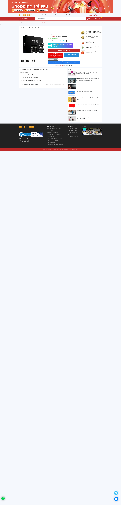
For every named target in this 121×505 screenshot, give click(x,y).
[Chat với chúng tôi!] (116, 499)
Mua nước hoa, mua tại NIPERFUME (84, 91)
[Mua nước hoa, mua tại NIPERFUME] (72, 93)
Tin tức (70, 69)
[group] (33, 44)
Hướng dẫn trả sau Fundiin (70, 62)
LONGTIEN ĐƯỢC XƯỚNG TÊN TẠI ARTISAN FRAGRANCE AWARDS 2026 (87, 73)
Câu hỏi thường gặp (72, 132)
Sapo (77, 149)
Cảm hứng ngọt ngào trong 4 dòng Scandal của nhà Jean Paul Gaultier (88, 117)
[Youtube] (25, 141)
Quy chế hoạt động (72, 128)
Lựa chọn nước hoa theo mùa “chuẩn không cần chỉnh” (87, 98)
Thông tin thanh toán (73, 134)
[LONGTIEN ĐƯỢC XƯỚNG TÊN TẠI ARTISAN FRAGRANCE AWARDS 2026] (72, 73)
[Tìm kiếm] (84, 19)
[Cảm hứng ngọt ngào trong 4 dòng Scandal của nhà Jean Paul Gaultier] (72, 118)
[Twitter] (22, 141)
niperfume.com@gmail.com (56, 144)
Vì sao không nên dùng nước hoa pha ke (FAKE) (87, 104)
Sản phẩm (44, 15)
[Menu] (20, 18)
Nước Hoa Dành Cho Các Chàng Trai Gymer (86, 110)
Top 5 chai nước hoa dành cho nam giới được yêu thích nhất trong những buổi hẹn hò (87, 79)
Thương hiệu (53, 15)
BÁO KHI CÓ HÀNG (52, 59)
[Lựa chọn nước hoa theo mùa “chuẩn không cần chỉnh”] (72, 99)
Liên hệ (65, 15)
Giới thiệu (37, 15)
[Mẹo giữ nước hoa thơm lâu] (72, 86)
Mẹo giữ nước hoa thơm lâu (82, 85)
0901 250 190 (93, 14)
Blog (60, 15)
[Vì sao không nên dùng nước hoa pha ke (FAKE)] (72, 105)
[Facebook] (20, 141)
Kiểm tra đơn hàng (73, 15)
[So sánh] (78, 62)
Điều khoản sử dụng (73, 130)
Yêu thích (55, 62)
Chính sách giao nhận (73, 136)
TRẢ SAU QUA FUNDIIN (63, 50)
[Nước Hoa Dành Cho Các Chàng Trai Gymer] (72, 112)
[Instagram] (27, 141)
